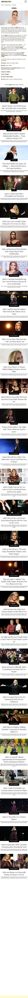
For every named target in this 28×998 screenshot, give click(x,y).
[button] (26, 1)
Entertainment (8, 4)
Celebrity (14, 4)
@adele (8, 71)
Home (2, 4)
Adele (16, 27)
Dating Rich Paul (15, 68)
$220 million (10, 76)
